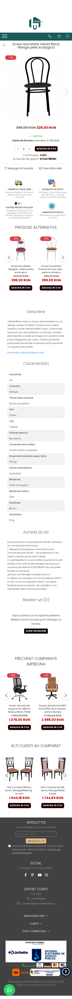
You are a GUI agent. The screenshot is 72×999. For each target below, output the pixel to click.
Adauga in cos (46, 148)
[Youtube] (39, 875)
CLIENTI (35, 923)
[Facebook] (25, 875)
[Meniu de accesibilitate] (66, 971)
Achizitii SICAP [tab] (36, 532)
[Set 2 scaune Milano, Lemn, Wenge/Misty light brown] (19, 769)
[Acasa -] (36, 23)
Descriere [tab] (36, 311)
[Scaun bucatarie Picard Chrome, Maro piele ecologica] (51, 249)
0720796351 (38, 898)
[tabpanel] (36, 88)
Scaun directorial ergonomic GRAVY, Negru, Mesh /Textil (19, 708)
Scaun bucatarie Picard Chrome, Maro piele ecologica (51, 269)
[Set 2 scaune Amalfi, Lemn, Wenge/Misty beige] (52, 769)
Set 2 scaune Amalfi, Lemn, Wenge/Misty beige (53, 790)
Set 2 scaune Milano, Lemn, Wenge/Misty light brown (19, 790)
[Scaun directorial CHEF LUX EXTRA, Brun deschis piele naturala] (52, 687)
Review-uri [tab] (36, 599)
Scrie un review (36, 630)
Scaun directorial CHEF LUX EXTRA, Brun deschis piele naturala (53, 708)
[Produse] (5, 37)
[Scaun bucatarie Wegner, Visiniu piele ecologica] (20, 249)
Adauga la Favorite (20, 168)
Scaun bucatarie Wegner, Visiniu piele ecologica (20, 269)
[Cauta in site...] (68, 36)
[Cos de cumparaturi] (59, 36)
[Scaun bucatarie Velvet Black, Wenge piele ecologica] (36, 88)
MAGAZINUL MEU (35, 916)
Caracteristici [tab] (36, 363)
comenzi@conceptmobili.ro (38, 903)
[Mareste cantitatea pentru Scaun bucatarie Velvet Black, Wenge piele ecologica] (29, 149)
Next (66, 92)
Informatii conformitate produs (25, 352)
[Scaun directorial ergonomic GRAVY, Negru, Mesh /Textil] (19, 687)
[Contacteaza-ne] (50, 36)
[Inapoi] (3, 45)
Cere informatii (52, 168)
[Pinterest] (32, 875)
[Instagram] (46, 875)
